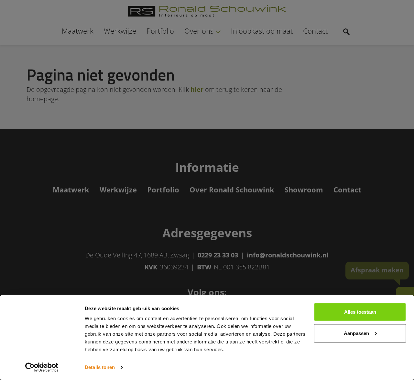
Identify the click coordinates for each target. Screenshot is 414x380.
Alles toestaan (360, 312)
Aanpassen (356, 333)
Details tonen (100, 367)
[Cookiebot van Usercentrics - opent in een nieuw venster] (42, 367)
